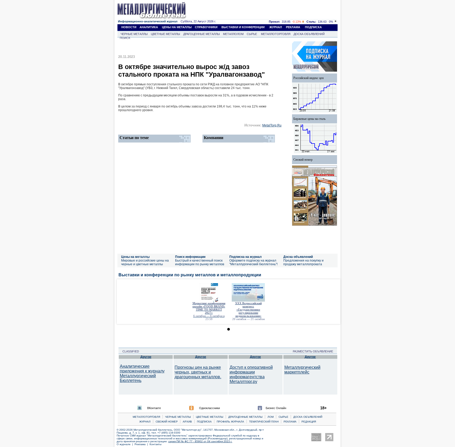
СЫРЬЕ (252, 34)
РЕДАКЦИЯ (308, 421)
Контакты (155, 444)
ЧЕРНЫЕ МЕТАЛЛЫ (134, 34)
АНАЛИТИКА (149, 27)
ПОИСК (125, 38)
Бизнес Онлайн (276, 408)
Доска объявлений (298, 257)
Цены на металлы (135, 257)
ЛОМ (271, 416)
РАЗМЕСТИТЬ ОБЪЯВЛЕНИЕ (314, 351)
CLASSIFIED (129, 351)
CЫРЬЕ (283, 416)
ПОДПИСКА (313, 27)
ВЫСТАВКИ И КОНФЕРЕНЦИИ (243, 27)
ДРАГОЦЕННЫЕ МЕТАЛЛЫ (201, 34)
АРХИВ (187, 421)
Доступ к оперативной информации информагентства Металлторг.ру (251, 374)
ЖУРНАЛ (275, 27)
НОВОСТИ (128, 27)
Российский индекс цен (308, 78)
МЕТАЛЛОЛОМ (233, 34)
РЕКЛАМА (293, 27)
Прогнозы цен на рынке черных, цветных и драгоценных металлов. (198, 372)
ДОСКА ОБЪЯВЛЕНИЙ (309, 34)
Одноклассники (209, 408)
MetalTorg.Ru (271, 125)
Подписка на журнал (245, 257)
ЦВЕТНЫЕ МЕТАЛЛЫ (165, 34)
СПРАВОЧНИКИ (206, 27)
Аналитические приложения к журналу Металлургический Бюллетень (142, 373)
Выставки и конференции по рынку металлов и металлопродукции (189, 275)
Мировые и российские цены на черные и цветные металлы (145, 262)
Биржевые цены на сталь (309, 119)
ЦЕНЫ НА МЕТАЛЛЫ (177, 27)
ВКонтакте (154, 408)
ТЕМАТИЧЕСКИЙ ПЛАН (264, 421)
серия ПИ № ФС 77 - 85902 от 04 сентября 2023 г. (200, 441)
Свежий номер (303, 159)
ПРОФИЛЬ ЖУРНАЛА (230, 421)
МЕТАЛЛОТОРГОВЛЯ (275, 34)
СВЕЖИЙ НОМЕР (167, 421)
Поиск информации (190, 257)
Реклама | (142, 444)
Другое (145, 357)
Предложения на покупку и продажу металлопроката (303, 262)
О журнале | (126, 444)
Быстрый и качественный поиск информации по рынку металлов (199, 262)
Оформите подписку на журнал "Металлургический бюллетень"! (253, 262)
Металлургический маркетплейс (302, 369)
